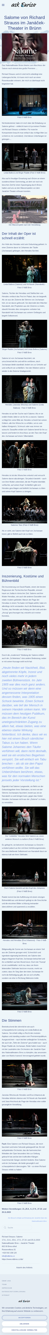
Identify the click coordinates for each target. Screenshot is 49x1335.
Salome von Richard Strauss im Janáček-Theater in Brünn (24, 23)
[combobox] (17, 1227)
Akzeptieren (24, 1317)
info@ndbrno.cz (8, 1256)
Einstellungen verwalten (24, 1330)
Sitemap (6, 1295)
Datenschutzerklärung (14, 1291)
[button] (3, 5)
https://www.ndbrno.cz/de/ (12, 1259)
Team (4, 1284)
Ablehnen (24, 1324)
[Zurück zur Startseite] (24, 5)
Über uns (6, 1281)
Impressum (7, 1288)
